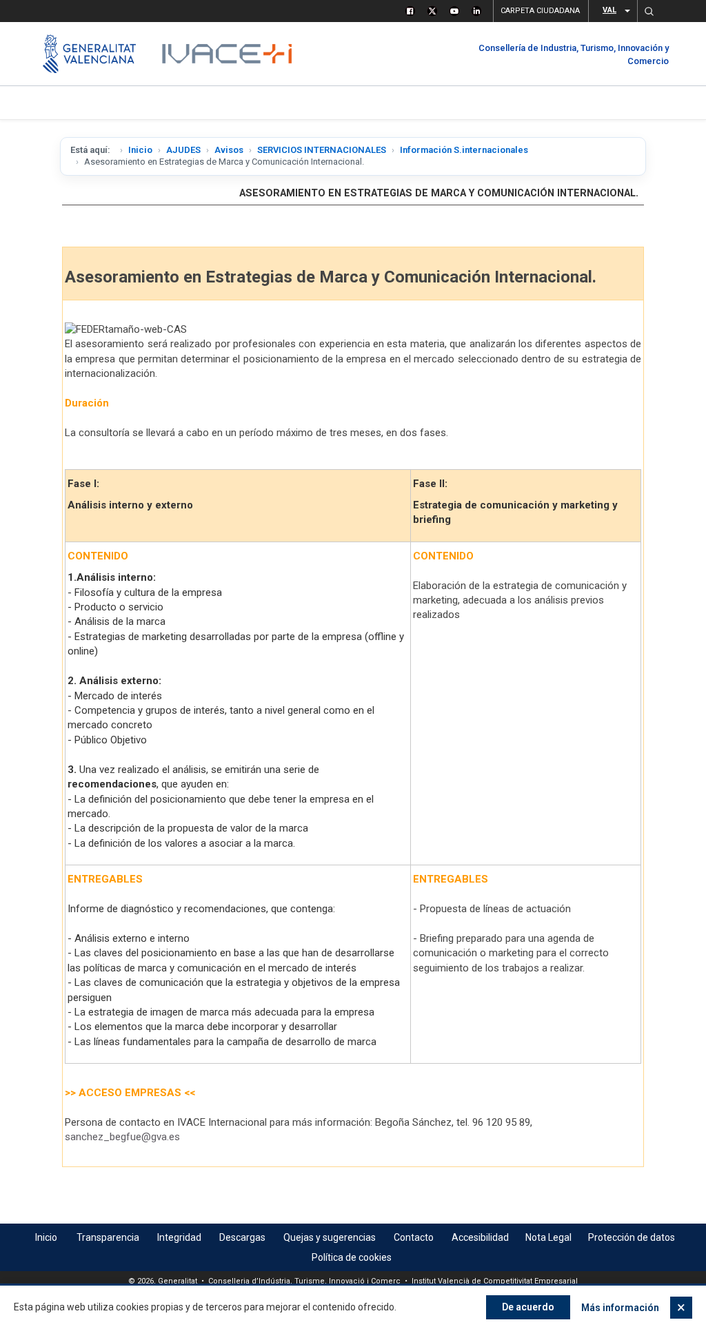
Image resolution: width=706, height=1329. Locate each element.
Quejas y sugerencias (329, 1237)
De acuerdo (528, 1306)
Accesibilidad (480, 1237)
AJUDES (183, 150)
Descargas (242, 1237)
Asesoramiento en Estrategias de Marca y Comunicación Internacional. (438, 193)
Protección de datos (631, 1237)
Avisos (228, 150)
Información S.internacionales (464, 150)
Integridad (179, 1237)
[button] (648, 11)
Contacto (414, 1237)
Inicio (140, 150)
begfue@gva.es (145, 1137)
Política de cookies (352, 1257)
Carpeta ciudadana (540, 10)
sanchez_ (122, 1137)
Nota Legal (548, 1237)
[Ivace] (226, 53)
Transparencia (108, 1237)
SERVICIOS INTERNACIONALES (321, 150)
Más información (620, 1307)
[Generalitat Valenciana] (89, 53)
